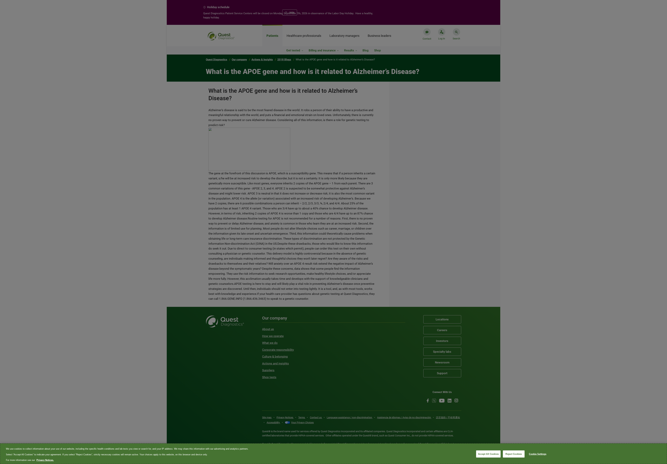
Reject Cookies (513, 454)
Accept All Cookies (488, 454)
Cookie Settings (537, 454)
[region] (333, 453)
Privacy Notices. (45, 460)
